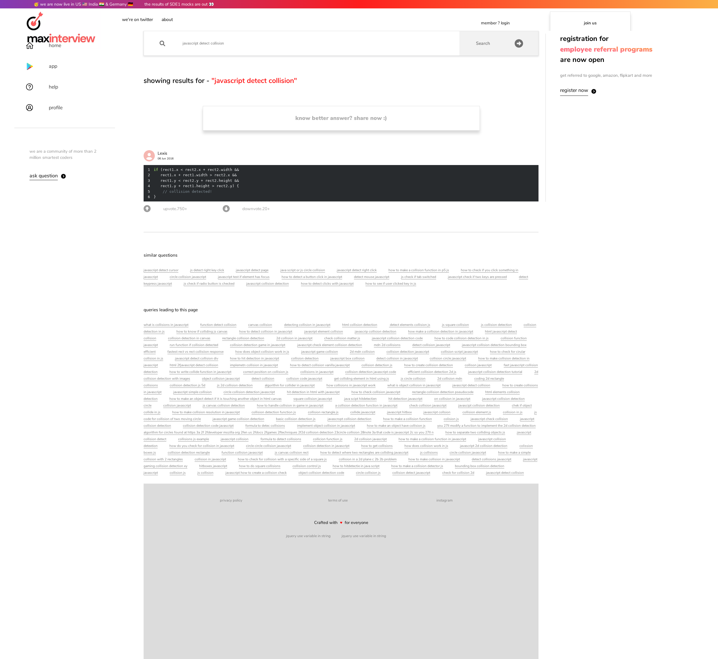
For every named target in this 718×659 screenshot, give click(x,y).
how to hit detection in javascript (254, 358)
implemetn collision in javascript (254, 365)
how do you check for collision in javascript (201, 446)
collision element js (476, 412)
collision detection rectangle (189, 452)
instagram (444, 500)
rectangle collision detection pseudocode (442, 392)
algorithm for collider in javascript (290, 385)
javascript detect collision (471, 385)
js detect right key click (207, 270)
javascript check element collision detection (329, 345)
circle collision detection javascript (249, 392)
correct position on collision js (265, 372)
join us (590, 23)
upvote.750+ (175, 209)
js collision (205, 472)
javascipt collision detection (479, 405)
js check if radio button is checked (209, 283)
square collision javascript (312, 398)
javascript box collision (347, 358)
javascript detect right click (357, 270)
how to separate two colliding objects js (475, 432)
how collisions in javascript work (351, 385)
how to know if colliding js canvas (201, 331)
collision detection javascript (407, 351)
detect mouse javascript (371, 277)
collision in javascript (210, 459)
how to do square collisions (259, 466)
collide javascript (362, 412)
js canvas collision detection (224, 405)
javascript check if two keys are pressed (477, 277)
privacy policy (231, 500)
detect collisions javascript (491, 459)
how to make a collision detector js (417, 466)
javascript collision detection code (397, 338)
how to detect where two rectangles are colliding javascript (364, 452)
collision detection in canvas (189, 338)
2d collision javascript (370, 439)
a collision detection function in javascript (366, 405)
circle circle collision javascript (268, 446)
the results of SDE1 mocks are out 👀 (179, 4)
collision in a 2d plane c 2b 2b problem (368, 459)
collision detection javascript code (370, 372)
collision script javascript (459, 351)
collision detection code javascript (208, 425)
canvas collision (260, 324)
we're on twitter (137, 20)
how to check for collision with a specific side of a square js (282, 459)
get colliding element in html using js (361, 378)
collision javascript (177, 405)
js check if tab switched (418, 277)
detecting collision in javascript (307, 324)
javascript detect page (252, 270)
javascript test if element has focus (244, 277)
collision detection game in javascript (257, 345)
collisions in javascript (316, 372)
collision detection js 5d (187, 385)
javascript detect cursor (161, 270)
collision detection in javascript (326, 446)
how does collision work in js (426, 446)
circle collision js (368, 472)
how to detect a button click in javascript (312, 277)
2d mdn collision (362, 351)
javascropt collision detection (349, 419)
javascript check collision (489, 419)
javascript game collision (319, 351)
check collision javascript (428, 405)
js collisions (429, 452)
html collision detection (359, 324)
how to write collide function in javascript (200, 372)
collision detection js (377, 365)
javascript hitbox (399, 412)
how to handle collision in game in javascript (290, 405)
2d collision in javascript (294, 338)
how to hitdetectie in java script (356, 466)
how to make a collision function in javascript (432, 439)
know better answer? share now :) (341, 118)
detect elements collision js (409, 324)
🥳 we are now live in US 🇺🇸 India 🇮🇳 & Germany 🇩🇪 (83, 4)
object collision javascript (221, 378)
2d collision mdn (449, 378)
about (167, 20)
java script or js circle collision (302, 270)
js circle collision (413, 378)
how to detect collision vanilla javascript (320, 365)
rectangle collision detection (243, 338)
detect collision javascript (431, 345)
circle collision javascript (188, 277)
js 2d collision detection (235, 385)
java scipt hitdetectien (360, 398)
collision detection (305, 358)
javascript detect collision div (196, 358)
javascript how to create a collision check (256, 472)
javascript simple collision (192, 392)
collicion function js (327, 439)
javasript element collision (323, 331)
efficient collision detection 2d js (432, 372)
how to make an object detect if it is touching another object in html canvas (225, 398)
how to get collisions (377, 446)
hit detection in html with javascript (313, 392)
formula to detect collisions (281, 439)
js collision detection (496, 324)
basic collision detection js (296, 419)
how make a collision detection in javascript (440, 331)
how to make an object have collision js (396, 425)
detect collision (263, 378)
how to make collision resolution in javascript (206, 412)
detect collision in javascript (397, 358)
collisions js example (193, 439)
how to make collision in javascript (434, 459)
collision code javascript (304, 378)
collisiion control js (307, 466)
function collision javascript (242, 452)
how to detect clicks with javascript (327, 283)
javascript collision (234, 439)
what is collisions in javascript (166, 324)
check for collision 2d (458, 472)
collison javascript (478, 365)
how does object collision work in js (262, 351)
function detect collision (218, 324)
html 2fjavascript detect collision (194, 365)
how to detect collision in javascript (265, 331)
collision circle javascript (448, 358)
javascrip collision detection (375, 331)
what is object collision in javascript (414, 385)
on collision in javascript (452, 398)
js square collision (455, 324)
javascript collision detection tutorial (495, 372)
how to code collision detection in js (461, 338)
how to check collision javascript (375, 392)
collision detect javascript (411, 472)
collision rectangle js (323, 412)
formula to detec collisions (265, 425)
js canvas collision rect (292, 452)
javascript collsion (437, 412)
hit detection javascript (405, 398)
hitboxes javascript (213, 466)
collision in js (513, 412)
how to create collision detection (428, 365)
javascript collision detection (267, 283)
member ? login (495, 23)
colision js (451, 419)
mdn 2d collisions (387, 345)
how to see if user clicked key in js (390, 283)
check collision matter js (342, 338)
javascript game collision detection (238, 419)
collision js (178, 472)
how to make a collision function (407, 419)
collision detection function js (274, 412)
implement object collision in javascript (326, 425)
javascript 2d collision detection (483, 446)
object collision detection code (321, 472)
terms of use (338, 500)
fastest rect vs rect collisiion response (195, 351)
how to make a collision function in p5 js (418, 270)
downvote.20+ (256, 209)
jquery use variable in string (308, 536)
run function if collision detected (194, 345)
